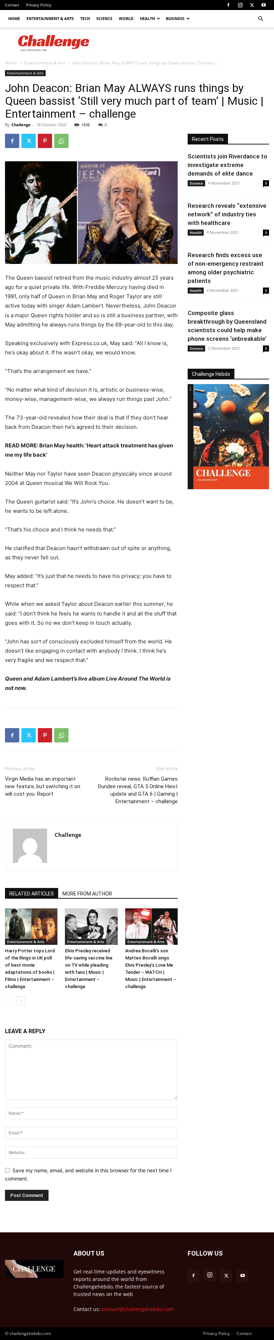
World (126, 18)
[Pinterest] (45, 141)
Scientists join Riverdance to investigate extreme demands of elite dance (227, 165)
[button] (260, 18)
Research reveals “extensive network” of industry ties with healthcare (227, 214)
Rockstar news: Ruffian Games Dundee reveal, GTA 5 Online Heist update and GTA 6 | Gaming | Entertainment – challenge (138, 790)
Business (175, 18)
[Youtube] (263, 5)
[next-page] (20, 1000)
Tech (85, 18)
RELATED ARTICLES (31, 894)
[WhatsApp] (61, 141)
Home (14, 18)
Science (104, 18)
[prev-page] (9, 1000)
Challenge (21, 124)
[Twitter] (252, 5)
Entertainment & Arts (50, 18)
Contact (12, 5)
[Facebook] (228, 5)
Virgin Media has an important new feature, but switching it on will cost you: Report (42, 786)
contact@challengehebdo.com (138, 1309)
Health (147, 18)
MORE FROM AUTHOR (87, 894)
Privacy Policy (38, 5)
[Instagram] (240, 5)
